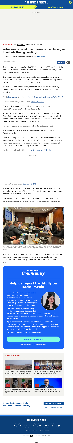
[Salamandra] (46, 435)
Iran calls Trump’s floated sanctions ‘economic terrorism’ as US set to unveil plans (17, 391)
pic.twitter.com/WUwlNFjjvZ (51, 97)
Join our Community (17, 7)
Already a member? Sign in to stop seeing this (33, 344)
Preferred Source (41, 56)
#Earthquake (12, 97)
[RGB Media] (32, 436)
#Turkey (36, 97)
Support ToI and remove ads (55, 7)
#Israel (30, 97)
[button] (70, 2)
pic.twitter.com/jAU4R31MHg (39, 150)
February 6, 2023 (37, 101)
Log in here (59, 407)
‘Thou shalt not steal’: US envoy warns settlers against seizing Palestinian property (48, 390)
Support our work (33, 339)
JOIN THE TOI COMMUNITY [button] (53, 403)
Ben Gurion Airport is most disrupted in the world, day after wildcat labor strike (47, 372)
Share (62, 62)
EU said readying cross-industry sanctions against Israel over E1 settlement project (18, 372)
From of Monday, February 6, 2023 (28, 45)
